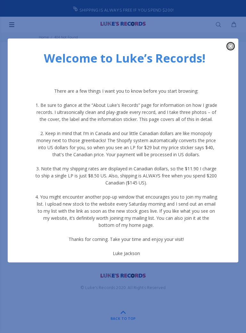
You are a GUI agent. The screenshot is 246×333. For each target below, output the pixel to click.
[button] (230, 46)
